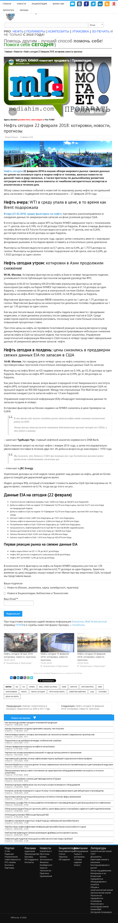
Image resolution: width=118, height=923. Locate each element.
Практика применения (46, 874)
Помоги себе (28, 44)
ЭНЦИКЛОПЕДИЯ (39, 3)
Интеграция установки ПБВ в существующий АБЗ (27, 814)
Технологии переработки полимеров (96, 898)
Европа (73, 687)
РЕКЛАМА (24, 10)
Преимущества (32, 854)
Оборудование (81, 851)
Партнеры (9, 867)
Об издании (64, 859)
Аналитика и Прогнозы (46, 852)
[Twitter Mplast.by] (93, 4)
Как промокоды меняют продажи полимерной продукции (31, 722)
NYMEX (32, 687)
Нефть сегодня (13, 171)
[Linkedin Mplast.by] (100, 4)
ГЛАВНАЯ (7, 3)
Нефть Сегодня (38, 691)
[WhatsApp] (28, 677)
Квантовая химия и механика (99, 861)
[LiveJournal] (21, 677)
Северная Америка (77, 691)
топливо (102, 691)
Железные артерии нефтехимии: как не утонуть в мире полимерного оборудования (42, 784)
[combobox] (96, 25)
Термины (63, 856)
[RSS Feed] (107, 4)
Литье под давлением (100, 870)
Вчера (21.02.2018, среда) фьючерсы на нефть (33, 213)
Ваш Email (11, 599)
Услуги (77, 865)
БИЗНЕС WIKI (58, 3)
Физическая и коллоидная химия (99, 905)
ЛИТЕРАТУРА (8, 10)
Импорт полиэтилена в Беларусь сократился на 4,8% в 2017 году (28, 707)
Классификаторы (67, 851)
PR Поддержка (31, 859)
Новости (21, 3)
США (92, 691)
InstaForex (78, 625)
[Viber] (25, 677)
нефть (24, 691)
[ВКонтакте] (11, 677)
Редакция (9, 854)
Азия (64, 687)
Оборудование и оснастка (98, 883)
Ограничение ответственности (13, 858)
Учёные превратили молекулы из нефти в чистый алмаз (29, 746)
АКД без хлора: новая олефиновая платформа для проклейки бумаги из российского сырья (45, 826)
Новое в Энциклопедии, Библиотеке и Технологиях (37, 593)
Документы (96, 856)
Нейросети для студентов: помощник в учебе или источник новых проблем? (39, 838)
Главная (8, 51)
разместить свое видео (30, 119)
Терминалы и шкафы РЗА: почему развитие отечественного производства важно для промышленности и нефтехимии (57, 802)
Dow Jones (78, 621)
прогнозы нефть (57, 691)
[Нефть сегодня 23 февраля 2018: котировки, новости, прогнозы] (94, 642)
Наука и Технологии (45, 869)
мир (100, 687)
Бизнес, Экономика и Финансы (46, 859)
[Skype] (31, 677)
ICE (23, 687)
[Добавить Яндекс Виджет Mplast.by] (114, 4)
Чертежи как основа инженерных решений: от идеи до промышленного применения (43, 752)
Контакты (9, 865)
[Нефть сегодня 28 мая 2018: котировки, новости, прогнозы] (20, 642)
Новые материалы (20, 717)
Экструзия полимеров (101, 912)
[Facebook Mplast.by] (86, 4)
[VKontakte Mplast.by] (79, 4)
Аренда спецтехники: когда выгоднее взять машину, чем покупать (34, 728)
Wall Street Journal (96, 621)
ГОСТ (92, 854)
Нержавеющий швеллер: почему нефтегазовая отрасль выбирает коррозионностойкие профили (48, 758)
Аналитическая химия (101, 851)
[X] (14, 677)
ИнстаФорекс (87, 687)
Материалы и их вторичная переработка (98, 876)
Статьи (62, 854)
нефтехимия (11, 691)
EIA (17, 687)
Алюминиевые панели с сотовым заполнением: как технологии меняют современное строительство (50, 734)
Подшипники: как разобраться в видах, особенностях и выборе (33, 740)
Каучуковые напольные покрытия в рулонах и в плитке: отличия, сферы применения (43, 796)
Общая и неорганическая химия (101, 888)
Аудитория (30, 851)
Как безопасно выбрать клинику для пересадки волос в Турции (33, 778)
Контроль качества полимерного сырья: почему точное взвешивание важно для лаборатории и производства (54, 790)
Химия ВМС (96, 909)
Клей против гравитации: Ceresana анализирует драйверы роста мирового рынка (41, 832)
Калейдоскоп (46, 865)
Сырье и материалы (79, 855)
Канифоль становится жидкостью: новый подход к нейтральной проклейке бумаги (42, 820)
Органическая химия (100, 892)
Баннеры (29, 856)
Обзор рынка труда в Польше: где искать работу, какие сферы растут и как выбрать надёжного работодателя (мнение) (57, 808)
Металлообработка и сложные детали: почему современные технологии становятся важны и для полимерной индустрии (59, 764)
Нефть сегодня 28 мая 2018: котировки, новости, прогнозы (20, 655)
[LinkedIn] (18, 677)
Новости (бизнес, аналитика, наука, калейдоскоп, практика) (42, 587)
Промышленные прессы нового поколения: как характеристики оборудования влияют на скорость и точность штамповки (54, 771)
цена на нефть (12, 696)
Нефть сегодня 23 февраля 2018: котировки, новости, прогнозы (91, 656)
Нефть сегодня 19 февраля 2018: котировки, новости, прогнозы (55, 656)
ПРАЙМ (19, 625)
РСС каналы (10, 862)
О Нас (7, 851)
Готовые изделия (78, 861)
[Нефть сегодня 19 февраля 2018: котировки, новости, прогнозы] (57, 642)
